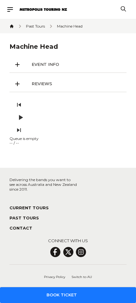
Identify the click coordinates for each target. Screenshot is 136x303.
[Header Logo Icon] (43, 9)
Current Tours (29, 207)
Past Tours (24, 217)
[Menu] (13, 9)
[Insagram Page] (81, 252)
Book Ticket (61, 294)
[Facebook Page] (55, 252)
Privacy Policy (54, 277)
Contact (20, 227)
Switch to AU (81, 277)
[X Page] (68, 252)
